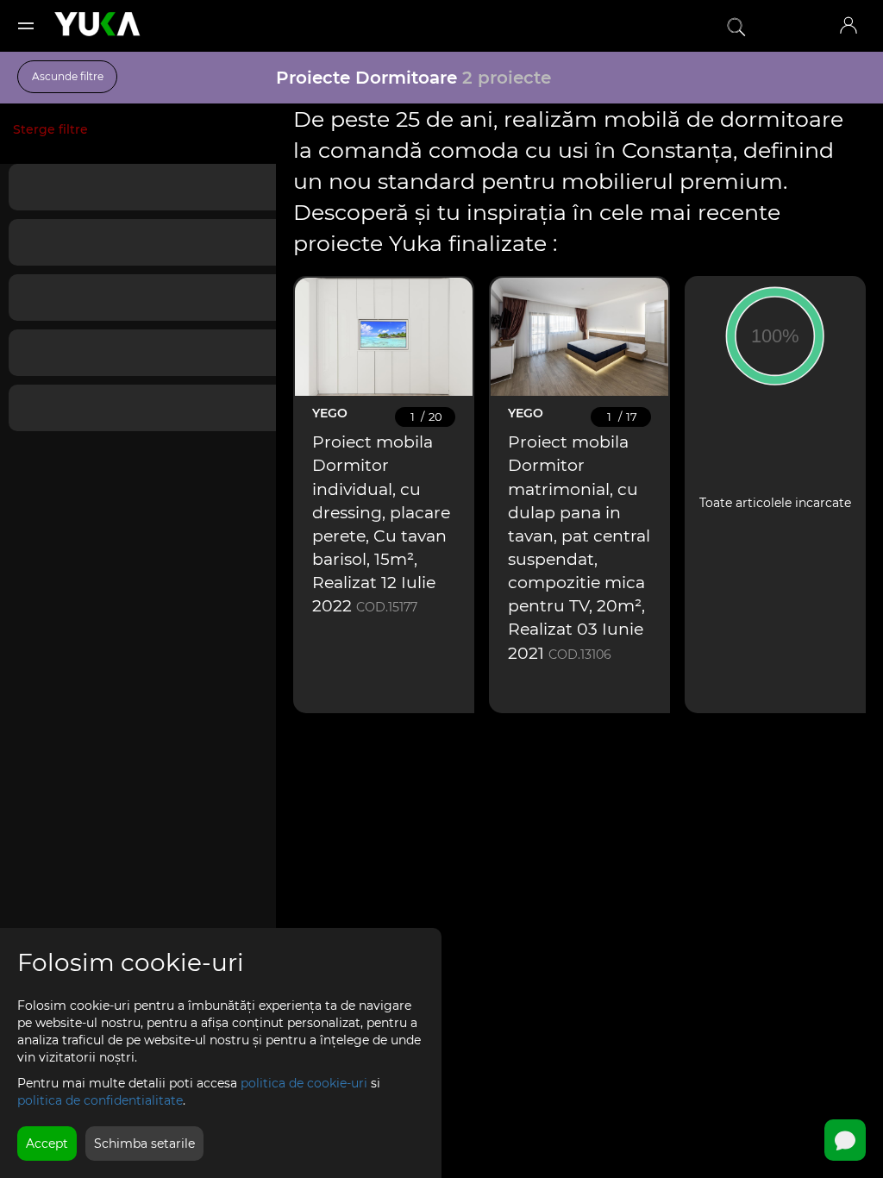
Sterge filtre (50, 129)
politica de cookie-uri (304, 1083)
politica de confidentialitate (100, 1100)
